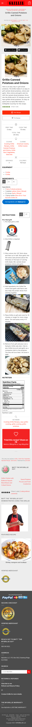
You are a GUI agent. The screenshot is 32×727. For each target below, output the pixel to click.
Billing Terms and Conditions (16, 719)
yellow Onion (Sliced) (19, 191)
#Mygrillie (25, 444)
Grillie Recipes (25, 715)
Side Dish (9, 154)
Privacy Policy (16, 717)
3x (14, 182)
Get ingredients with (11, 202)
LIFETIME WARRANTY (18, 707)
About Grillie (10, 716)
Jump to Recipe (11, 50)
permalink (27, 460)
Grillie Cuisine (22, 146)
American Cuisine (23, 144)
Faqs (17, 715)
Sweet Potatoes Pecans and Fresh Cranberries (25, 482)
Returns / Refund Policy (16, 720)
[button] (2, 3)
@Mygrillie (13, 444)
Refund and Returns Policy (10, 686)
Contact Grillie (6, 694)
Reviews (11, 715)
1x (4, 182)
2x (9, 182)
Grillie (8, 9)
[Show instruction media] (21, 214)
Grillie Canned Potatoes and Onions (9, 148)
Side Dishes (21, 10)
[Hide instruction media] (26, 214)
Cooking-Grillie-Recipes (12, 422)
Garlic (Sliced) (16, 193)
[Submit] (29, 671)
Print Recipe (23, 50)
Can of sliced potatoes (14, 189)
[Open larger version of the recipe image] (16, 66)
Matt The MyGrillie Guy (20, 21)
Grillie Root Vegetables (18, 9)
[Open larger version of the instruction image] (11, 230)
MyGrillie (5, 715)
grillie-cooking (16, 424)
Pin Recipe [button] (17, 118)
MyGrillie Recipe (12, 10)
